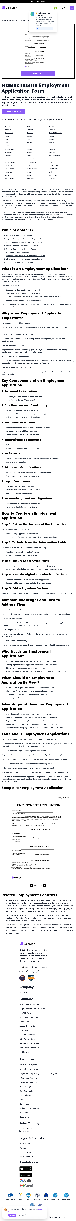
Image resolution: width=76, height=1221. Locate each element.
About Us (23, 992)
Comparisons (25, 1095)
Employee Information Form (19, 915)
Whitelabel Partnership (29, 1048)
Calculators (24, 1117)
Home (4, 20)
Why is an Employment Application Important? (23, 239)
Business (12, 20)
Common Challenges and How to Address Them (24, 249)
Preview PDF (38, 73)
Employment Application (27, 20)
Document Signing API (29, 1017)
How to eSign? (25, 1086)
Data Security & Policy (29, 1156)
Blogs (21, 1099)
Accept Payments (27, 1026)
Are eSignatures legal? (29, 1069)
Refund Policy (25, 1152)
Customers (24, 1104)
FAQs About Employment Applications (20, 262)
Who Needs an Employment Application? (21, 252)
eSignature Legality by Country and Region (38, 1073)
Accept (12, 1215)
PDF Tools (23, 1113)
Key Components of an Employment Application (24, 242)
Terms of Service (26, 1143)
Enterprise (23, 1030)
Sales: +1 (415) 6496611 (38, 1)
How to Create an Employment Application (22, 246)
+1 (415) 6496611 (25, 1129)
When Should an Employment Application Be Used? (25, 256)
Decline (21, 1215)
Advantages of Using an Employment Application (24, 259)
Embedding (24, 1022)
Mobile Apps (24, 1052)
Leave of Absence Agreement (19, 925)
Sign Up (63, 8)
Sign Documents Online (29, 1004)
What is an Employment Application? (19, 236)
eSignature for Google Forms (32, 1009)
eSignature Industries (28, 1082)
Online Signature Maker (29, 1108)
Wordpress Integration (29, 1043)
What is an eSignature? (29, 1065)
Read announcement (43, 29)
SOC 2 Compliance (27, 1035)
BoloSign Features (27, 1091)
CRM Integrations (27, 1039)
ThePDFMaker (25, 1013)
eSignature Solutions (28, 1078)
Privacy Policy (25, 1148)
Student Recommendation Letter (21, 900)
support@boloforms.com (36, 967)
